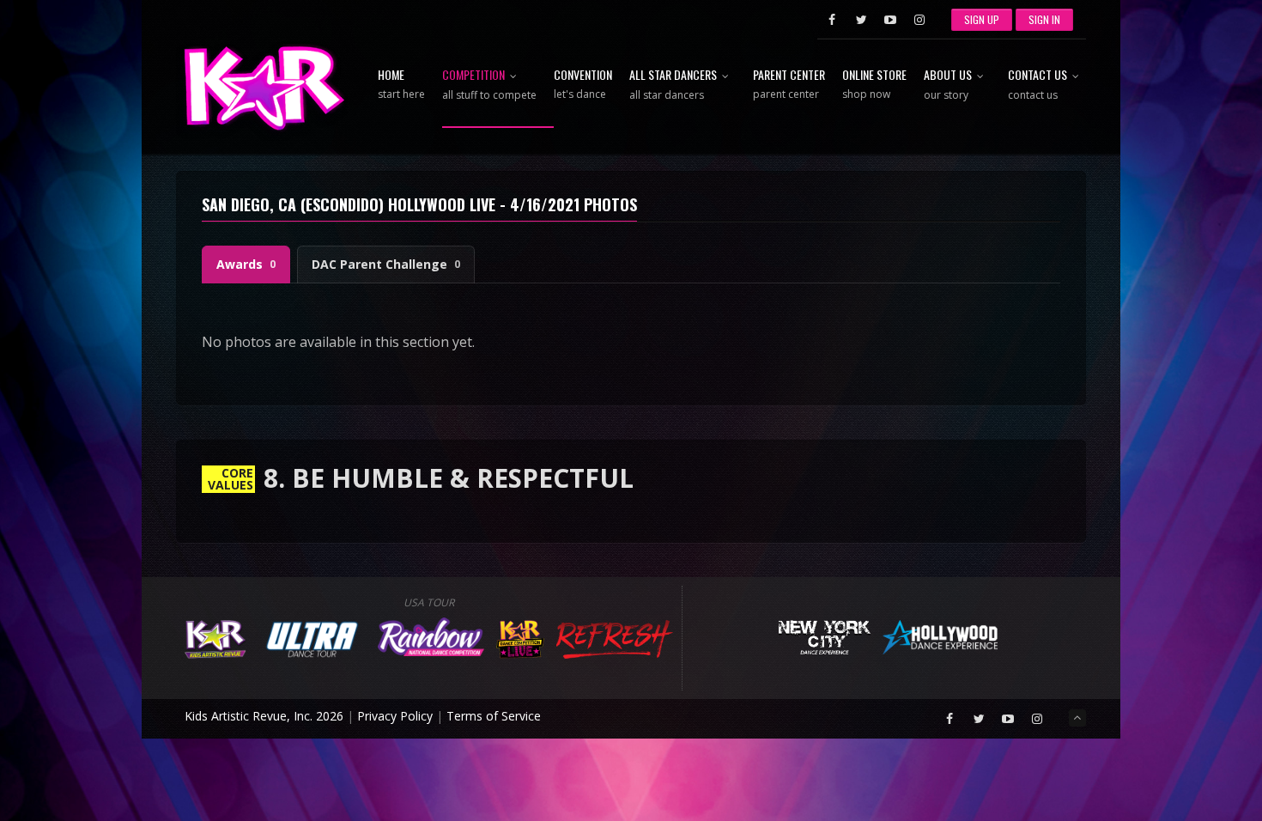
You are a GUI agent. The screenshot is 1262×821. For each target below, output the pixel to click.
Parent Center (789, 85)
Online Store (874, 85)
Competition (489, 85)
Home (401, 85)
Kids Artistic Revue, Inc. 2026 (264, 716)
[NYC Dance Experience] (824, 635)
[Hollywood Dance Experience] (940, 635)
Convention (583, 85)
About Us (948, 85)
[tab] (246, 264)
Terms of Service (493, 716)
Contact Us (1037, 85)
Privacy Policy (395, 716)
